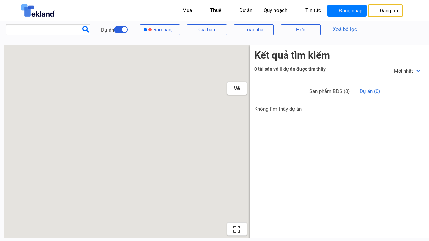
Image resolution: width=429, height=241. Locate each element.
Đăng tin (389, 11)
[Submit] (85, 29)
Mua (187, 10)
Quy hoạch (275, 10)
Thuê (215, 10)
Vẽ (237, 88)
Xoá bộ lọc (345, 29)
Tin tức (313, 10)
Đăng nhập (350, 11)
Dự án (245, 10)
